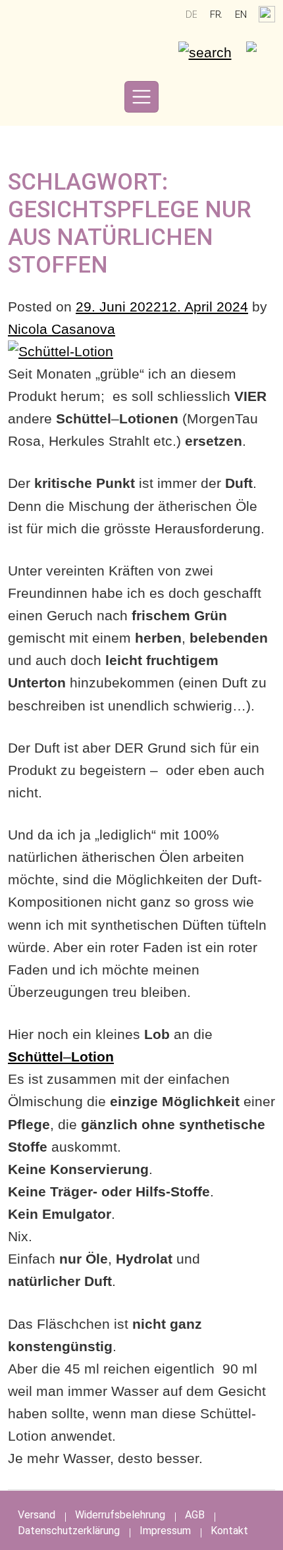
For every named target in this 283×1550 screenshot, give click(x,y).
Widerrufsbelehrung (120, 1515)
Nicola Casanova (61, 328)
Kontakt (229, 1530)
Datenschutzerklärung (69, 1530)
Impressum (165, 1530)
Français (216, 14)
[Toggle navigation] (141, 97)
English (241, 14)
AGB (195, 1515)
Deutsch (191, 14)
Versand (36, 1515)
